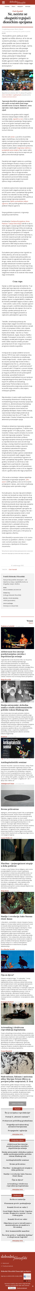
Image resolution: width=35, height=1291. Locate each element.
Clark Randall (17, 11)
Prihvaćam (12, 1288)
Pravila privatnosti (8, 1266)
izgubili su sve (18, 119)
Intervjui (27, 6)
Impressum (6, 1263)
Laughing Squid (17, 95)
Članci (13, 6)
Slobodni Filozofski (17, 2)
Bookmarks (17, 1195)
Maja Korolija (6, 679)
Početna (7, 6)
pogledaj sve (17, 1134)
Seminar (4, 737)
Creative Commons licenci (9, 97)
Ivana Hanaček (6, 1051)
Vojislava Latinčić (7, 626)
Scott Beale (8, 95)
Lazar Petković (6, 838)
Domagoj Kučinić (7, 1002)
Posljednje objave (17, 1140)
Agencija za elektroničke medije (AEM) (11, 1276)
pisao (13, 137)
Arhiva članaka (17, 1104)
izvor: (3, 95)
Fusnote (17, 1109)
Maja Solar (5, 891)
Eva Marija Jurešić (8, 949)
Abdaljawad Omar (7, 783)
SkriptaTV (20, 6)
